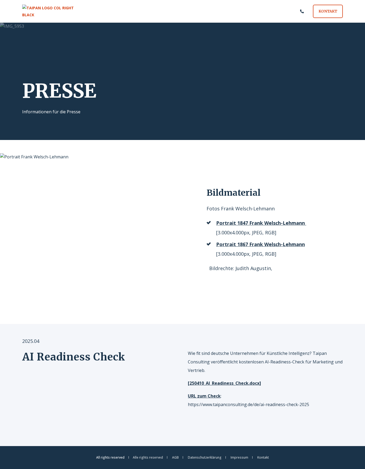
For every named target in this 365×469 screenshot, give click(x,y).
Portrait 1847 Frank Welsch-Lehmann (260, 223)
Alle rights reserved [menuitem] (148, 457)
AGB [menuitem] (175, 457)
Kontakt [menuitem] (263, 457)
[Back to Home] (54, 11)
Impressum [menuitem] (239, 457)
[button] (354, 458)
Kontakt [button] (328, 11)
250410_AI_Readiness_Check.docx (224, 383)
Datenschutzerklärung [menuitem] (205, 457)
